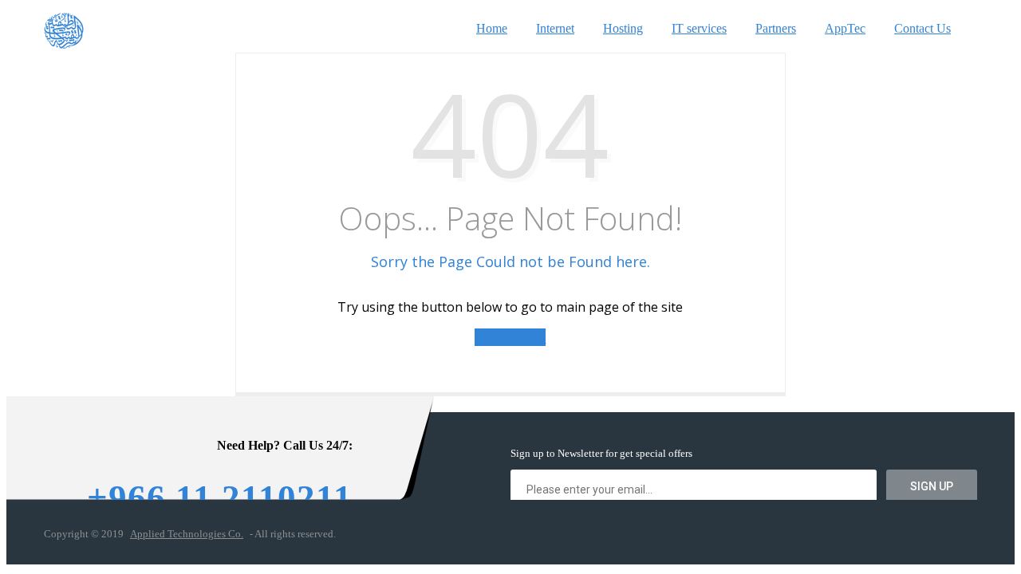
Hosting (623, 28)
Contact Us (922, 28)
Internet (555, 28)
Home (491, 28)
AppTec (845, 28)
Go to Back (510, 337)
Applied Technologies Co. (186, 534)
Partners (775, 28)
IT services (699, 28)
